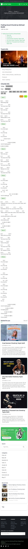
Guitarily (3, 525)
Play (25, 96)
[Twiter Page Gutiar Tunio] (5, 546)
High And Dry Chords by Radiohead (16, 498)
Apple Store (23, 522)
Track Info (9, 35)
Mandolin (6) (5, 460)
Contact (12, 528)
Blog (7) (4, 477)
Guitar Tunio (3, 522)
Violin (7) (4, 462)
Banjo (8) (4, 457)
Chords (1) (4, 472)
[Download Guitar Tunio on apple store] (24, 4)
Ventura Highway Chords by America (16, 485)
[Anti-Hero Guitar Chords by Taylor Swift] (14, 366)
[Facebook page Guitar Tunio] (1, 546)
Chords (16, 11)
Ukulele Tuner (4, 523)
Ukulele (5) (4, 465)
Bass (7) (4, 467)
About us (13, 522)
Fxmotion (3, 527)
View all (25, 320)
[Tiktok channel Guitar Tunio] (3, 546)
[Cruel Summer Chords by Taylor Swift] (14, 332)
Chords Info (9, 37)
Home (10, 11)
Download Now (6, 437)
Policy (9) (4, 455)
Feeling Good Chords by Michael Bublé (14, 13)
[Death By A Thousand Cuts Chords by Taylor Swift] (14, 399)
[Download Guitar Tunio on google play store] (26, 4)
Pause (21, 96)
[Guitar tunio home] (6, 4)
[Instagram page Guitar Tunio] (8, 546)
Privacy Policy (14, 523)
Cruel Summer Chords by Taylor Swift (15, 38)
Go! (24, 533)
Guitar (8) (4, 470)
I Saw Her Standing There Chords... (16, 493)
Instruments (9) (5, 475)
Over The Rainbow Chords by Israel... (16, 489)
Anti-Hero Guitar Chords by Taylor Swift (16, 40)
